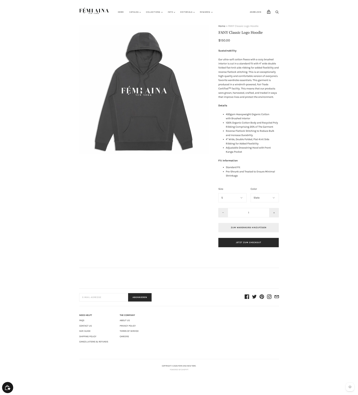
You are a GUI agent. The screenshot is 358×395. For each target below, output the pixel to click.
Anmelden (255, 12)
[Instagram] (269, 297)
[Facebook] (247, 297)
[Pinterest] (262, 297)
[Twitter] (254, 297)
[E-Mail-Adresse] (276, 297)
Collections (153, 12)
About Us (125, 320)
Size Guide (85, 331)
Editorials (186, 12)
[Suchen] (277, 13)
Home (121, 12)
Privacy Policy (128, 325)
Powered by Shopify (179, 370)
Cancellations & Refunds (93, 341)
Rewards (205, 12)
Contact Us (85, 325)
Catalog (134, 12)
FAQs (81, 320)
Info (170, 12)
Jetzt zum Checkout (248, 242)
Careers (124, 336)
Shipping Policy (87, 336)
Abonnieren (140, 297)
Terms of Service (129, 331)
